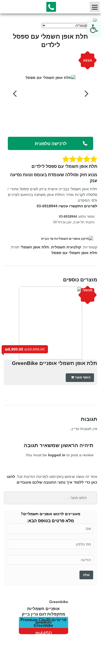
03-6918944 (47, 206)
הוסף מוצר (82, 377)
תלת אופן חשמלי (34, 247)
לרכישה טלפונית (51, 143)
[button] (94, 29)
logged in (56, 455)
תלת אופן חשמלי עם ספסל (74, 253)
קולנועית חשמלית (66, 247)
